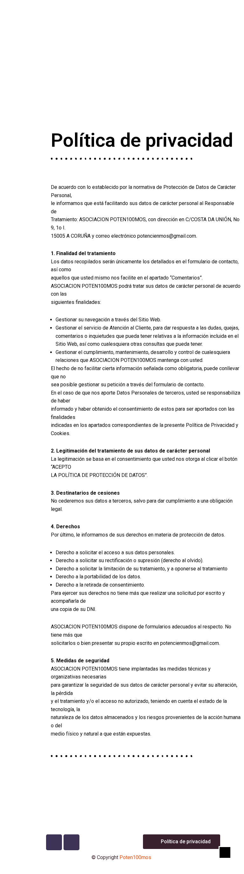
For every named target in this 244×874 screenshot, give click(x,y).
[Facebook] (54, 842)
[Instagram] (71, 842)
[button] (122, 103)
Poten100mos (135, 857)
